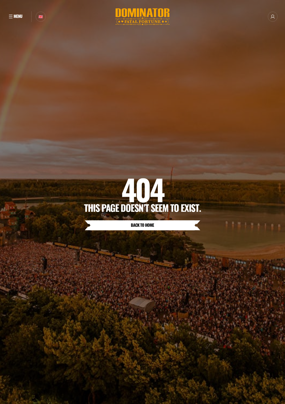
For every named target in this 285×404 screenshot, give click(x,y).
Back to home (142, 224)
